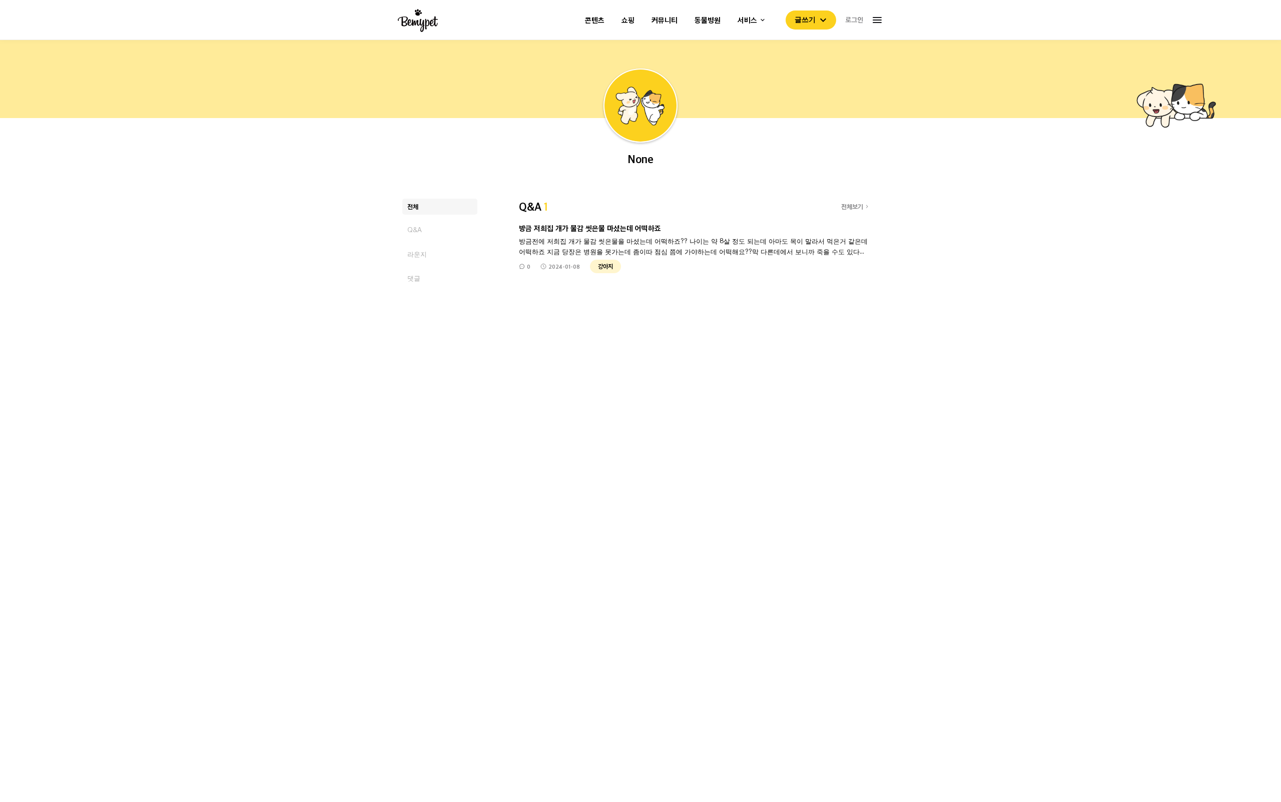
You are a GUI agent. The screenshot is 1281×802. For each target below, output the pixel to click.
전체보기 (852, 206)
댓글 (413, 278)
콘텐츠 (594, 20)
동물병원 (708, 20)
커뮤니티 (665, 20)
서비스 (747, 20)
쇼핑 (627, 20)
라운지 (417, 254)
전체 (412, 206)
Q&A (414, 230)
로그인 (854, 19)
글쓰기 (805, 20)
